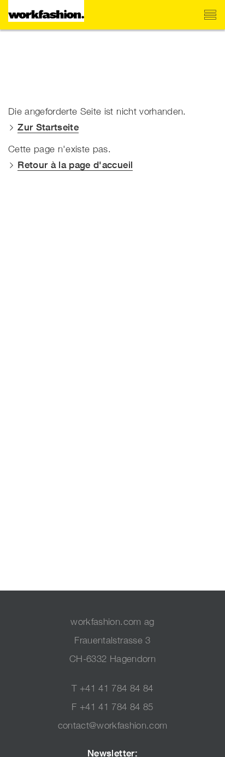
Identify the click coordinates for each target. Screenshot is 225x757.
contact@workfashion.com (113, 725)
